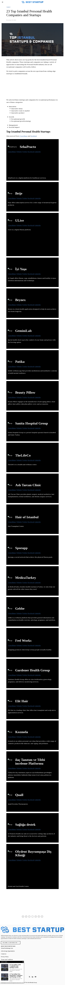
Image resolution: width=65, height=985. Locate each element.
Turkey (8, 7)
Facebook (31, 152)
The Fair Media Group (31, 982)
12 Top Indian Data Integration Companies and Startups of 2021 (16, 975)
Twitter (24, 152)
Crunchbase (23, 136)
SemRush (34, 136)
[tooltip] (23, 916)
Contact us (3, 954)
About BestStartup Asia (7, 948)
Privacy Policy (5, 956)
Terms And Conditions (7, 959)
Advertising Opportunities (8, 951)
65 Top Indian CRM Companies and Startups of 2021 (15, 966)
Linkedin (38, 152)
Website (19, 152)
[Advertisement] (32, 88)
